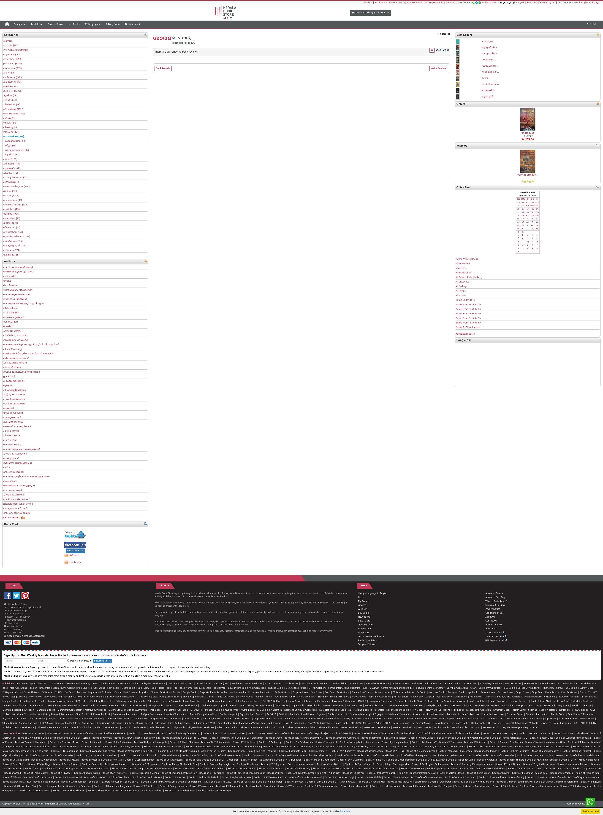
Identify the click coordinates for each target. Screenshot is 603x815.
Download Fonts (494, 632)
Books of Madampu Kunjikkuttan (455, 751)
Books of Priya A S (375, 760)
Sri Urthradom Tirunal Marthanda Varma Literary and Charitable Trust (253, 723)
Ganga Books (18, 697)
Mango (538, 705)
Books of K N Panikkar (328, 773)
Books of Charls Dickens (329, 764)
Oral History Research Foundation (55, 714)
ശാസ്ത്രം (13, 241)
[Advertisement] (527, 365)
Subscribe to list (102, 661)
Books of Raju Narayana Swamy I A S (303, 738)
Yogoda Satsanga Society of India (519, 727)
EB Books (398, 692)
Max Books (156, 710)
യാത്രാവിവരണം (15, 205)
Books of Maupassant (40, 777)
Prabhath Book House (492, 714)
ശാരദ (162, 38)
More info (345, 811)
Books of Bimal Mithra (587, 773)
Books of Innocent (294, 782)
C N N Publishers (317, 688)
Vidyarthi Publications (228, 727)
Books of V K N (152, 738)
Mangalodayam (524, 705)
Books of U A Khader (92, 742)
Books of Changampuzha (528, 746)
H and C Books (245, 697)
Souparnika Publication (110, 723)
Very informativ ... (527, 175)
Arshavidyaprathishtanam (314, 683)
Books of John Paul (112, 760)
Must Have (461, 268)
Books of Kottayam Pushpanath (342, 738)
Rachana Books (140, 719)
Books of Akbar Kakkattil (55, 738)
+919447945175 (489, 3)
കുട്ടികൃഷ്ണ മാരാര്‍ (14, 394)
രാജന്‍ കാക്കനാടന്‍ (14, 399)
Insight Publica (588, 697)
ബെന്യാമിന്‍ (9, 276)
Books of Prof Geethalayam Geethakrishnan (482, 768)
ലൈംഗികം (11, 218)
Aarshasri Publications (103, 683)
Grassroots (158, 697)
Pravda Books (558, 714)
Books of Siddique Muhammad (40, 768)
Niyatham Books (502, 710)
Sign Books (550, 719)
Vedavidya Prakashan (159, 727)
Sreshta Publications (180, 723)
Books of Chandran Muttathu (193, 782)
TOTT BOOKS (581, 723)
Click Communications (490, 688)
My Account (133, 24)
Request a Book (436, 3)
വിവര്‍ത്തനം (13, 232)
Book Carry (143, 688)
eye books (473, 692)
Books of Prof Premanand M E (427, 777)
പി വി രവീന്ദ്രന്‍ (11, 431)
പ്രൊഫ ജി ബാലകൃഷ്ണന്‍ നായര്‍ (21, 372)
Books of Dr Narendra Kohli (134, 755)
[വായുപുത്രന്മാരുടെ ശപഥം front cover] (469, 66)
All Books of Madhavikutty (469, 277)
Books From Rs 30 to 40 (468, 313)
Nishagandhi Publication (478, 710)
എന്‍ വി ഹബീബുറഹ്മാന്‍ (16, 499)
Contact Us (451, 3)
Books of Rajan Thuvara (511, 760)
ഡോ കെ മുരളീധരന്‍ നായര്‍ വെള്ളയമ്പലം (26, 476)
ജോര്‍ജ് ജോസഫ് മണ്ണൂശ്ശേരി (19, 485)
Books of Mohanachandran (545, 751)
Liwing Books (281, 705)
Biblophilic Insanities (39, 688)
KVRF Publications (118, 705)
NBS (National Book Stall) (332, 710)
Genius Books (35, 697)
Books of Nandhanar (247, 764)
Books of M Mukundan (287, 733)
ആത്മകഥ (11, 54)
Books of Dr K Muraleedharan (180, 790)
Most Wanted (463, 263)
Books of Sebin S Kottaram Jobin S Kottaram (540, 755)
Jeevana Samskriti (172, 701)
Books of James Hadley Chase (359, 746)
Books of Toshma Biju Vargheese (217, 764)
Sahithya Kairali (333, 719)
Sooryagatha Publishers (67, 723)
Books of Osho (85, 733)
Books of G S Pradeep (561, 773)
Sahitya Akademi (352, 719)
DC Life (58, 692)
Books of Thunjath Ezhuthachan (506, 742)
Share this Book (75, 550)
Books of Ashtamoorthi (117, 764)
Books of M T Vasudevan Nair (144, 733)
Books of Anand (12, 773)
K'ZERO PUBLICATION (273, 701)
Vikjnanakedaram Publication (255, 727)
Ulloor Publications (24, 727)
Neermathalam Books (397, 710)
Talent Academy (401, 723)
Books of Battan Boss (541, 738)
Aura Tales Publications (377, 683)
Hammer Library (263, 697)
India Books (461, 697)
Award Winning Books (467, 259)
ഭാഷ (10, 191)
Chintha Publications (457, 688)
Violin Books (279, 727)
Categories (19, 24)
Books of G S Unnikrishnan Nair (20, 786)
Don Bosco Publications (337, 692)
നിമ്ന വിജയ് (10, 308)
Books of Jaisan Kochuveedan (442, 768)
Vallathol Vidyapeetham (107, 727)
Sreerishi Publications (156, 723)
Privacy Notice (492, 609)
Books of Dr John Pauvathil (587, 768)
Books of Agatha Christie (422, 738)
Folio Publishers (569, 692)
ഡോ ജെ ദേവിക (12, 445)
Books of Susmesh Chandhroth (31, 742)
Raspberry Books (159, 719)
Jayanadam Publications (148, 701)
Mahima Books (354, 705)
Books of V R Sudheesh (244, 742)
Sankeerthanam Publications (429, 719)
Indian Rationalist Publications (539, 697)
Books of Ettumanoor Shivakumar (571, 733)
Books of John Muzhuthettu (354, 786)
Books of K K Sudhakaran (118, 742)
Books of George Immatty (173, 786)
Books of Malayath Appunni (183, 751)
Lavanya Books (155, 705)
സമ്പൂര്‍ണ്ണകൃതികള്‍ (15, 246)
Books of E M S (84, 755)
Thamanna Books (459, 723)
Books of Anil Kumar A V (424, 742)
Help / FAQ (491, 628)
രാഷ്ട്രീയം (11, 209)
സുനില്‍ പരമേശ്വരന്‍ (15, 404)
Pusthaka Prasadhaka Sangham (75, 719)
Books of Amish (557, 777)
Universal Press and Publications (53, 727)
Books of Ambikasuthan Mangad (214, 790)
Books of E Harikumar (414, 786)
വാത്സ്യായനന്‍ (11, 458)
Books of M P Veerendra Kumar (473, 738)
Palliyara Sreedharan (151, 714)
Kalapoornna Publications (317, 701)
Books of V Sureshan (175, 777)
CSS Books (571, 688)
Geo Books (50, 697)
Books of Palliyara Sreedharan (110, 733)
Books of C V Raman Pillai (372, 782)
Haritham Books (307, 697)
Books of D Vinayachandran (242, 768)
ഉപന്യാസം (12, 63)
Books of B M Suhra (266, 751)
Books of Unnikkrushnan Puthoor (317, 755)
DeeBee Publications (75, 692)
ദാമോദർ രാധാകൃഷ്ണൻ (17, 426)
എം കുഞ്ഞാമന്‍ (12, 417)
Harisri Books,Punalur (285, 697)
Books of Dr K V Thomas (66, 764)
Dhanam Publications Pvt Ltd (165, 692)
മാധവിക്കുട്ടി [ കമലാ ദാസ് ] (18, 504)
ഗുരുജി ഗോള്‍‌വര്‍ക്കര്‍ (15, 340)
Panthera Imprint (228, 714)
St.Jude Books (298, 723)
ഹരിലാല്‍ (8, 408)
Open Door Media (26, 714)
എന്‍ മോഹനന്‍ (12, 331)
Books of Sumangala (388, 746)
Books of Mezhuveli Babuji (128, 738)
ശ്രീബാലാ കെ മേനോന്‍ (16, 358)
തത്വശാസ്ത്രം (14, 114)
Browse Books (55, 24)
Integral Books (10, 701)
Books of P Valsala (80, 738)
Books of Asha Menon (485, 751)
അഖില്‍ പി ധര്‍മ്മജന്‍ (15, 299)
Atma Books (356, 683)
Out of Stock (442, 50)
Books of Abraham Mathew (16, 782)
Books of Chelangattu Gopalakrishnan (527, 768)
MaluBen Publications (462, 705)
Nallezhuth (276, 710)
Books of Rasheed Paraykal (342, 782)
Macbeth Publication (333, 705)
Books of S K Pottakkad (260, 733)
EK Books (421, 692)
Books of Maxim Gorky (412, 768)
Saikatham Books (372, 719)
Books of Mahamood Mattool (573, 764)
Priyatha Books (37, 719)
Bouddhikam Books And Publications (247, 688)
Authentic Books (400, 683)
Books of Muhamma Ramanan (542, 760)
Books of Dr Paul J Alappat (431, 760)
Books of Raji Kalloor (244, 782)
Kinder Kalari (36, 705)
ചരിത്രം (10, 100)
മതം (11, 195)
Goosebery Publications (122, 697)
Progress (52, 719)
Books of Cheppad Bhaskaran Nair (179, 773)
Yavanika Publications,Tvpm (466, 727)
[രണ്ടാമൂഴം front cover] (469, 42)
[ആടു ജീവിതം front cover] (469, 48)
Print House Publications (580, 714)
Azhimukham (470, 683)
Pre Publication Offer (15, 50)
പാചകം (10, 173)
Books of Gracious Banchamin (460, 777)
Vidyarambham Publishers (201, 727)
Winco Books (424, 727)
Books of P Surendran (450, 742)
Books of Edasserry (537, 777)
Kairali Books (294, 701)
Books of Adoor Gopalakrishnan (582, 755)
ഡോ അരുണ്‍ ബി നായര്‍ (16, 294)
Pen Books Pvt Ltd (337, 714)
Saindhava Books (393, 719)
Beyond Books (547, 683)
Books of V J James (69, 768)
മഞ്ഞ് (485, 78)
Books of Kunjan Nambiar (301, 764)
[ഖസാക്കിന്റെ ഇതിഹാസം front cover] (469, 91)
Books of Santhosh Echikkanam (69, 790)
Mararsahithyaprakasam (69, 710)
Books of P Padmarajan (271, 742)
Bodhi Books (128, 688)
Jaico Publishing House (121, 701)
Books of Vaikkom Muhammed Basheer (224, 733)
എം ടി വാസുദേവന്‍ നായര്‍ (18, 267)
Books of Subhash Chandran (184, 742)
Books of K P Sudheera (145, 786)
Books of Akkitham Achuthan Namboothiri (490, 746)
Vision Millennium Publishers (302, 727)
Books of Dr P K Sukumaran (215, 742)
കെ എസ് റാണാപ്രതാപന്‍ (17, 463)
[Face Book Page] (8, 598)
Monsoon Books (213, 710)
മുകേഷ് (7, 385)
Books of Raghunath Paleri (293, 751)
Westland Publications (404, 727)
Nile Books (458, 710)
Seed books (536, 719)
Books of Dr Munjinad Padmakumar (430, 764)
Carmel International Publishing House (347, 688)
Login (597, 3)
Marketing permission (80, 661)
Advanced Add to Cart (417, 3)
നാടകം (10, 123)
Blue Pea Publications (94, 688)
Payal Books (307, 714)
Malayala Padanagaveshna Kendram (404, 705)
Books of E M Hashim (37, 755)
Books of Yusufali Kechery (195, 755)
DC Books (46, 692)
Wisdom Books (441, 727)
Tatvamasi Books (421, 723)
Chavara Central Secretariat (430, 688)
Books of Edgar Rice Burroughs (257, 760)
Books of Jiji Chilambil (353, 773)
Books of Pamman (102, 738)
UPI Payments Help (495, 640)
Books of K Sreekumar (477, 773)
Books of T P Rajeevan (273, 764)
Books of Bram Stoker (14, 764)
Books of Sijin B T (316, 782)
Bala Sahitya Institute (491, 683)
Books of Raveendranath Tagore (499, 733)
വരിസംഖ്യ (10, 223)
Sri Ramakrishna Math (204, 723)
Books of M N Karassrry (342, 751)
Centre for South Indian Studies (397, 688)
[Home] (6, 24)
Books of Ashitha (171, 738)
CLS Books (509, 688)
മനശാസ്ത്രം (12, 200)
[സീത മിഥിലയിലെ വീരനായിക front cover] (469, 72)
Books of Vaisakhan (152, 790)
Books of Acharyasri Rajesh (315, 733)
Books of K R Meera (578, 742)
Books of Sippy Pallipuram (431, 733)
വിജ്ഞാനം (11, 227)
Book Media (158, 688)
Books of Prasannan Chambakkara (530, 773)
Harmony (323, 697)
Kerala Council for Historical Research (509, 701)
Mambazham (482, 705)
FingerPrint (537, 692)
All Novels (461, 291)
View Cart (363, 605)
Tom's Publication (562, 723)
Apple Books (291, 683)
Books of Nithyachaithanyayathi (150, 742)
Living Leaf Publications (260, 705)
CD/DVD (374, 688)
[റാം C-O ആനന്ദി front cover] (469, 84)
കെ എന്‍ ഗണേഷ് (13, 422)
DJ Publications (282, 692)
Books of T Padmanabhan (556, 746)
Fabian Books (488, 692)
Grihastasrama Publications (221, 697)
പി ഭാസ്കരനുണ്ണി (12, 349)
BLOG (592, 24)
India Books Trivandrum (482, 697)
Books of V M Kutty (221, 782)
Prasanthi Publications (537, 714)
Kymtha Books (137, 705)
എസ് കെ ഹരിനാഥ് (13, 495)
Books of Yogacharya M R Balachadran (407, 782)
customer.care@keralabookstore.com (25, 636)
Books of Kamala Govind (256, 755)
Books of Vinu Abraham (201, 786)
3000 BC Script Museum (50, 683)
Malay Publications (374, 705)
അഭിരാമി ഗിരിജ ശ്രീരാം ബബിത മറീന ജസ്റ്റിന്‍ (28, 353)
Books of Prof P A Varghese (252, 746)
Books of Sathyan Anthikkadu (204, 777)
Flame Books (552, 692)
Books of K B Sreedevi (475, 742)
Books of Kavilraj (501, 773)
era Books (440, 692)
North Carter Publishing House (528, 710)
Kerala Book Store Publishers (451, 701)
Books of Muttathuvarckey (350, 755)
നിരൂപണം (11, 132)
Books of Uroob (273, 738)
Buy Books (114, 24)
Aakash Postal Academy (78, 683)
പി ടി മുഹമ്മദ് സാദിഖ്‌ (15, 363)
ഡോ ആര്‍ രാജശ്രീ (13, 472)
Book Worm (185, 688)
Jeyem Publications (192, 701)
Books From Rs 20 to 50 (468, 323)
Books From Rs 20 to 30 (468, 309)
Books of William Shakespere (412, 755)
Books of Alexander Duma (461, 760)
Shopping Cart (548, 3)
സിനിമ (11, 250)
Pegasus (320, 714)
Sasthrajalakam (476, 719)
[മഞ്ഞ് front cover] (469, 78)
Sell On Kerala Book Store (371, 636)
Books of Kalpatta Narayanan (583, 777)
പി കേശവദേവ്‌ (11, 435)
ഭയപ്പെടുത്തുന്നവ (16, 150)
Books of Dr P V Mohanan (225, 760)
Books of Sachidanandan (370, 751)
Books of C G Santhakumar (300, 773)
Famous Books (505, 692)
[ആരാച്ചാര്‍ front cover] (469, 97)
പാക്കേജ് (12, 168)
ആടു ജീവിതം (489, 47)
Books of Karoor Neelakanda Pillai (179, 764)
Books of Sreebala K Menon (144, 773)
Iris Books (40, 701)
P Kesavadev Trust (100, 714)
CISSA (473, 688)
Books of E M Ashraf (39, 790)
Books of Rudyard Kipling (87, 773)
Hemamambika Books (379, 697)
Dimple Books (190, 692)
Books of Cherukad (487, 760)
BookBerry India (202, 688)
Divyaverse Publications (260, 692)
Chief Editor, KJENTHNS (15, 335)
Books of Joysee (445, 738)
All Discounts (462, 282)
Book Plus (171, 688)
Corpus (559, 688)
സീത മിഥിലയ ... (490, 72)
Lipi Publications (228, 705)
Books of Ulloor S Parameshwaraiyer (417, 773)
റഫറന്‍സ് (11, 255)
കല (9, 73)
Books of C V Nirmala (387, 768)
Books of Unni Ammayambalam (159, 782)
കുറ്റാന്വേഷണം (14, 141)
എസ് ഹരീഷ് (10, 440)
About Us (490, 617)
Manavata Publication (502, 705)
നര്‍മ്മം (9, 118)
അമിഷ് (7, 281)
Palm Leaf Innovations (175, 714)
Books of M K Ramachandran (358, 768)
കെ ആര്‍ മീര (10, 322)
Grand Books (143, 697)
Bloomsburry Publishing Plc (66, 688)
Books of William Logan (14, 777)
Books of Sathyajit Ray (298, 768)
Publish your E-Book (368, 640)
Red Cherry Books (212, 719)
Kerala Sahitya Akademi (543, 701)
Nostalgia (552, 710)
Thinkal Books (478, 723)
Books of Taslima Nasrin (198, 746)
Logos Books (297, 705)
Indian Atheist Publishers (509, 697)
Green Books (173, 697)
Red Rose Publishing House (237, 719)
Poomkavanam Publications (441, 714)
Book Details (163, 68)
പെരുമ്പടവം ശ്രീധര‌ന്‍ (15, 508)
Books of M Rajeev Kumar (125, 790)
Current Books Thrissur (27, 692)
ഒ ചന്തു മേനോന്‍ (183, 40)
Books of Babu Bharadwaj (211, 768)
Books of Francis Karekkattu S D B (509, 738)
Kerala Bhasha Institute (422, 701)
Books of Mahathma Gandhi (381, 773)
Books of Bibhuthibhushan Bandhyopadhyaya (118, 746)
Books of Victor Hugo (39, 764)
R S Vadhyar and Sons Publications (111, 719)
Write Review (438, 68)
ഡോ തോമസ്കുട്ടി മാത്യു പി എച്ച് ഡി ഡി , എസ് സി (31, 344)
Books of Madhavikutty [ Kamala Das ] (182, 733)
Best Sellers (37, 24)
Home (361, 597)
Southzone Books (134, 723)
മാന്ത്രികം (11, 154)
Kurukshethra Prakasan (95, 705)
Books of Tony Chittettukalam (539, 764)
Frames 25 (585, 692)
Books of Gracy (516, 777)
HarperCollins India (339, 697)
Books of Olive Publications (165, 755)
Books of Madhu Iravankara (260, 786)
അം (532, 205)
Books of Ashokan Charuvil (43, 746)
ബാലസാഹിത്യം (16, 186)
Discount (10, 45)
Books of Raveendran (224, 746)
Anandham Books (274, 683)
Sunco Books (341, 723)
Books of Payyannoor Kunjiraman (97, 751)
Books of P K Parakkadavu (380, 755)
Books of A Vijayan (69, 760)
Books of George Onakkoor (327, 768)
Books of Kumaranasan (222, 738)
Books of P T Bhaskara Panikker (270, 777)
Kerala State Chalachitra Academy (574, 701)
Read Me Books (192, 719)
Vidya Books (179, 727)
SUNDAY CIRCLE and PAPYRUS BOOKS (371, 723)
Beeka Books (530, 683)
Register (585, 3)
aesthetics (237, 683)
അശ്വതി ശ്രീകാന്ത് (13, 413)
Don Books (316, 692)
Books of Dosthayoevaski (169, 760)
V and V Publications (82, 727)
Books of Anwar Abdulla (369, 777)
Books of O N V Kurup (28, 738)
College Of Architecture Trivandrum (536, 688)
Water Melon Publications (377, 727)
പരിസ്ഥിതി (11, 164)
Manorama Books (45, 710)
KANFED (361, 701)
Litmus (242, 705)
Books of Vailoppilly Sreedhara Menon (359, 742)
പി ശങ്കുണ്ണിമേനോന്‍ (14, 390)
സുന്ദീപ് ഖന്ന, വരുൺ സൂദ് (17, 290)
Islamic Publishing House (95, 701)
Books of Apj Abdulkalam (329, 746)
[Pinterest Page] (26, 598)
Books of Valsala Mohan (451, 773)
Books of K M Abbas (61, 773)
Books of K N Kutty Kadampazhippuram (472, 764)
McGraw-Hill (196, 710)
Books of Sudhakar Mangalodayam (574, 738)
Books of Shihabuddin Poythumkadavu (163, 746)
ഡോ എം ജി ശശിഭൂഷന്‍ (16, 513)
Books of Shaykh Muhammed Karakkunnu (557, 782)
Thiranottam (494, 723)
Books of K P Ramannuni (44, 760)
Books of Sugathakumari (46, 782)
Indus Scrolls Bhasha (568, 697)
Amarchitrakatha (253, 683)
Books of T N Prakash (105, 755)
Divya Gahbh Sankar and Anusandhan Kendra (223, 692)
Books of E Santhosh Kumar (139, 760)
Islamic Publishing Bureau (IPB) (64, 701)
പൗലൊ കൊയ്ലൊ (14, 381)
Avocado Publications (451, 683)
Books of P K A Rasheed (504, 786)
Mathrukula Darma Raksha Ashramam (127, 710)
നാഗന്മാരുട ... (489, 60)
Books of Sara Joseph (326, 742)
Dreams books (382, 692)
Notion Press (566, 710)
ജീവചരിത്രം (13, 109)
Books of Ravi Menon (455, 746)
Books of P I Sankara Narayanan (105, 782)
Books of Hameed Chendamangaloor (245, 773)
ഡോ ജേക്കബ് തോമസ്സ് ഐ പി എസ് (23, 303)
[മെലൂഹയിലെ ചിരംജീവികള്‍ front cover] (469, 54)
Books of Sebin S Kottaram (95, 768)
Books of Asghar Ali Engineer (236, 777)
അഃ (537, 205)
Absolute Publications (128, 683)
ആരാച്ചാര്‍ (487, 96)
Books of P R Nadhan (95, 777)
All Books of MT (464, 273)
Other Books (82, 714)
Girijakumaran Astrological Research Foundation (83, 697)
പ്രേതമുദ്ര (527, 133)
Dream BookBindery (362, 692)
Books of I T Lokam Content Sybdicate (421, 746)
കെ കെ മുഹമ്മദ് (12, 490)
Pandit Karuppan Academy (203, 714)
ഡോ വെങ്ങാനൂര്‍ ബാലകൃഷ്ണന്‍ (21, 449)
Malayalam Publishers (437, 705)
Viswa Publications (328, 727)
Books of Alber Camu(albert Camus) (448, 755)
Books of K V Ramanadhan (230, 786)
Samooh (408, 719)
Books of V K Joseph (559, 768)
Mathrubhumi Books (95, 710)
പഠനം (10, 159)
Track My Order (366, 625)
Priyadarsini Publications (14, 719)
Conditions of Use (494, 613)
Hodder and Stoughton (423, 697)
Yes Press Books (491, 727)
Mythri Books (248, 710)
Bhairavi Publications (568, 683)
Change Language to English (372, 593)
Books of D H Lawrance (211, 773)
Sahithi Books (316, 719)
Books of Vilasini (40, 751)
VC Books (127, 727)
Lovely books (314, 705)
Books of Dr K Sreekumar (250, 738)
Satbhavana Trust (495, 719)
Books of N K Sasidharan (285, 755)
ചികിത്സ (11, 104)
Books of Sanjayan (303, 746)
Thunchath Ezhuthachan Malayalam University (527, 723)
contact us (168, 671)
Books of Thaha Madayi (35, 773)
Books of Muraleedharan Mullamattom (545, 742)
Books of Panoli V (318, 751)
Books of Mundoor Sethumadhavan (514, 782)
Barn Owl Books (513, 683)
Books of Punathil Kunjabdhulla (370, 733)
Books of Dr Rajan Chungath (577, 751)
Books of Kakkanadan (280, 746)
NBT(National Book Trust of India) (366, 710)
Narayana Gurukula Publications (300, 710)
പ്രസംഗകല (11, 182)
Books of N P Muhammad (145, 764)
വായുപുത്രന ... (490, 66)
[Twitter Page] (17, 598)
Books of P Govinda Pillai (159, 768)
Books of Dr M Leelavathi (15, 760)
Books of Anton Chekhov (212, 751)
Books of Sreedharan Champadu (446, 782)
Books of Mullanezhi (185, 768)
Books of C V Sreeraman (289, 786)
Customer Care (477, 3)
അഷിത (7, 326)
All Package (461, 286)
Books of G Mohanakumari (401, 760)
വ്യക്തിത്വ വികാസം (16, 236)
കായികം (10, 86)
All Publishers (381, 3)
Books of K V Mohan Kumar (420, 751)
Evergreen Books (456, 692)
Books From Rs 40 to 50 (468, 318)
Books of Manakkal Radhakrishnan (472, 786)
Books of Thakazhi (341, 733)
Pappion (260, 714)
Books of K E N (132, 782)
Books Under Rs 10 (465, 300)
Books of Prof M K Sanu (240, 751)
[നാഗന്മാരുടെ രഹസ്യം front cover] (469, 60)
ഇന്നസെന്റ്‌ (9, 376)
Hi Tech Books (401, 697)
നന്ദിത (6, 467)
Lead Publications (188, 705)
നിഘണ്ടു (10, 127)
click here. (270, 671)
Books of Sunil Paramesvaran (226, 755)
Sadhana (302, 719)
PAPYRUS (271, 714)
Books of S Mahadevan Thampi (128, 768)
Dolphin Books (300, 692)
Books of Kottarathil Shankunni (535, 733)
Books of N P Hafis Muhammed (305, 777)
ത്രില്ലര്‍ (9, 145)
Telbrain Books (440, 723)
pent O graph (376, 714)
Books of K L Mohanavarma (386, 786)
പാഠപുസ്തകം (15, 177)
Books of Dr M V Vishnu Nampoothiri (580, 760)
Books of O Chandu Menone (147, 777)
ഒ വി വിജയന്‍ (11, 313)
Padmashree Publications (126, 714)
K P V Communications (247, 701)
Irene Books (26, 701)
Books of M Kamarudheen (492, 777)
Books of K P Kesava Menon (64, 742)
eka (430, 692)
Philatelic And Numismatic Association (405, 714)
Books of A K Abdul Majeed (480, 782)
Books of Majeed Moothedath (319, 760)
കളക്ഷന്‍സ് (12, 82)
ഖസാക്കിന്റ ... (489, 90)
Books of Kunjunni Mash (51, 786)
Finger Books (522, 692)
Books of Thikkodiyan (99, 790)
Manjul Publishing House (556, 705)
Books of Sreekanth (92, 764)
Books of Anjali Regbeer (73, 782)
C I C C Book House (296, 688)
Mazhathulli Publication (176, 710)
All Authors (367, 3)
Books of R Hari (275, 773)
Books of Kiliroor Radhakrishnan (463, 733)
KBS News (73, 555)
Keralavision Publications (15, 705)
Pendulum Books (358, 714)
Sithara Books (9, 723)
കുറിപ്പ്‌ (12, 91)
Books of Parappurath (128, 751)
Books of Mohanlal (479, 755)
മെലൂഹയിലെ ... (490, 53)
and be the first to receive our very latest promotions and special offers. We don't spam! (75, 655)
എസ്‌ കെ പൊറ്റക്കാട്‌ (15, 454)
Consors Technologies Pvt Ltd (74, 804)
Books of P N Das (394, 751)
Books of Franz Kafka (62, 755)
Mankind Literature (581, 705)
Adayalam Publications (153, 683)
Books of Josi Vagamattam (395, 742)
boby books (113, 688)
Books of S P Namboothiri (68, 777)
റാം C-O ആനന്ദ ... (491, 84)
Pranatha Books (515, 714)
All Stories (461, 295)
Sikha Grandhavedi (568, 719)
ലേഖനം (11, 214)
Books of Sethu (581, 746)
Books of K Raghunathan (289, 760)
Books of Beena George (396, 777)
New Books (74, 24)
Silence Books (587, 719)
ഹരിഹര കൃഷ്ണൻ (13, 317)
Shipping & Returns (495, 605)
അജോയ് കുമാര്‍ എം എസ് (18, 272)
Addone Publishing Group (180, 683)
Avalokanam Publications (424, 683)
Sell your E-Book (366, 644)
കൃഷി (10, 95)
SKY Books (47, 723)
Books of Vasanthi (90, 760)
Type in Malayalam (495, 636)
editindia (409, 692)
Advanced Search (397, 3)
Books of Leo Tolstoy (395, 738)
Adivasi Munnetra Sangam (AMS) (212, 683)
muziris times (231, 710)
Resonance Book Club (284, 719)
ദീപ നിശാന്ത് (10, 285)
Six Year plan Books (29, 723)
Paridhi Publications (289, 714)
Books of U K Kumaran (154, 751)
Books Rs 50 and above (468, 327)
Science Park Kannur (517, 719)
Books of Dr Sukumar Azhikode (76, 746)
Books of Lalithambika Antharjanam (112, 786)
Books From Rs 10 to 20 (468, 304)
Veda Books (140, 727)
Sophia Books (89, 723)
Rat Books (175, 719)
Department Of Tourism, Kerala (104, 692)
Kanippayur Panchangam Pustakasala (388, 701)
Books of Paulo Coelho (197, 760)
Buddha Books (275, 688)
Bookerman (219, 688)
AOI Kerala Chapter (26, 683)
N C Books (262, 710)
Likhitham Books (208, 705)
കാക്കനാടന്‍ (10, 481)
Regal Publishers (262, 719)
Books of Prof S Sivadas (195, 738)
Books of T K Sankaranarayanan (321, 786)
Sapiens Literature (456, 719)
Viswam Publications (350, 727)
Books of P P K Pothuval (271, 768)
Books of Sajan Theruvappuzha (393, 764)
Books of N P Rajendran (270, 782)
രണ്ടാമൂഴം (487, 41)
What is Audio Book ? (496, 601)
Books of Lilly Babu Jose (78, 786)
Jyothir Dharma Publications (219, 701)
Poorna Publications (468, 714)
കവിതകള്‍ (12, 77)
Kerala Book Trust (478, 701)
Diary (7, 41)
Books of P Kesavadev (502, 755)
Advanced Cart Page (495, 597)
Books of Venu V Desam (508, 764)
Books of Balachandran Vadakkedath (539, 786)
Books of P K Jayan (591, 782)
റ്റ (523, 232)
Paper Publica (246, 714)
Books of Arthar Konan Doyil (339, 777)
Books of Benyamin (371, 738)
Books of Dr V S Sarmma (351, 760)
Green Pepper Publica (193, 697)
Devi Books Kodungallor (135, 692)
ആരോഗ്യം (12, 59)
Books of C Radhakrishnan (401, 733)
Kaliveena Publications (343, 701)
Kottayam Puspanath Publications (62, 705)
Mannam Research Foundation (18, 710)
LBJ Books (171, 705)
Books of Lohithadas (119, 777)
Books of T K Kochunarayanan (576, 786)
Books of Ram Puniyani (440, 786)
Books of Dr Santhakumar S (359, 764)
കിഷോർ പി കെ (12, 367)
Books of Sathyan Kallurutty (514, 751)
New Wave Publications (438, 710)
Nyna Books (581, 710)
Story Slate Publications (320, 723)
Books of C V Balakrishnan (299, 742)
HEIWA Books (359, 697)
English (521, 3)
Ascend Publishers (338, 683)
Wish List (533, 3)
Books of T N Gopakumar (64, 751)
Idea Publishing (444, 697)
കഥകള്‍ (12, 68)
